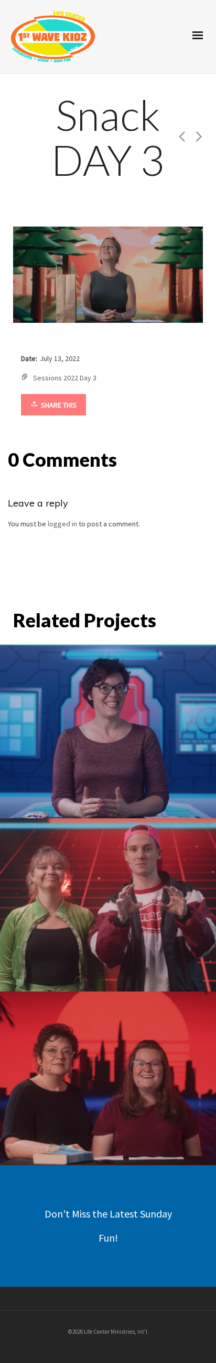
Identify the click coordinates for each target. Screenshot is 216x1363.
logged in (62, 523)
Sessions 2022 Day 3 (64, 377)
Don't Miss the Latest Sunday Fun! (108, 1225)
